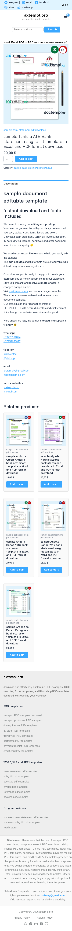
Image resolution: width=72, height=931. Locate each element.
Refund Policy (45, 917)
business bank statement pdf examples (25, 817)
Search (52, 29)
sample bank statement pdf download (24, 130)
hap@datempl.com (14, 374)
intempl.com (10, 391)
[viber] (46, 923)
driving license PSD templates (20, 725)
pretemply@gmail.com (16, 370)
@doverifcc (10, 354)
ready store (9, 827)
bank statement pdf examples (20, 771)
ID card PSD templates (16, 730)
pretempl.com (11, 387)
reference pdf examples (16, 792)
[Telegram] (30, 923)
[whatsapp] (25, 923)
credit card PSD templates (18, 751)
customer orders (18, 291)
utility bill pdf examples (16, 776)
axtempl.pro (36, 15)
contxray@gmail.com (52, 895)
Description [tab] (10, 183)
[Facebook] (41, 923)
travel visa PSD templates (18, 735)
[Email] (36, 923)
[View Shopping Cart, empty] (65, 17)
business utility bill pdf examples (21, 822)
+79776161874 (11, 337)
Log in (65, 4)
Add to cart (26, 158)
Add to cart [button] (17, 484)
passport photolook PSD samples (22, 720)
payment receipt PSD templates (21, 746)
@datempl (9, 358)
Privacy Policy (21, 917)
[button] (63, 50)
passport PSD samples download (22, 715)
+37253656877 (11, 341)
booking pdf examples (15, 797)
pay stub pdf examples (16, 781)
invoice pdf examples (15, 786)
